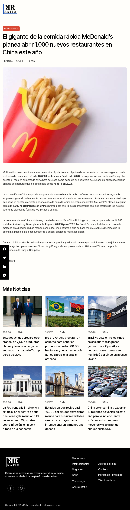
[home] (10, 9)
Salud (75, 475)
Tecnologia (78, 481)
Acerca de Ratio (107, 463)
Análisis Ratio (79, 487)
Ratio (10, 61)
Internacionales (80, 463)
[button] (125, 9)
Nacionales (78, 458)
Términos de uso (107, 480)
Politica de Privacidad (110, 474)
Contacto (103, 469)
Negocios (77, 469)
